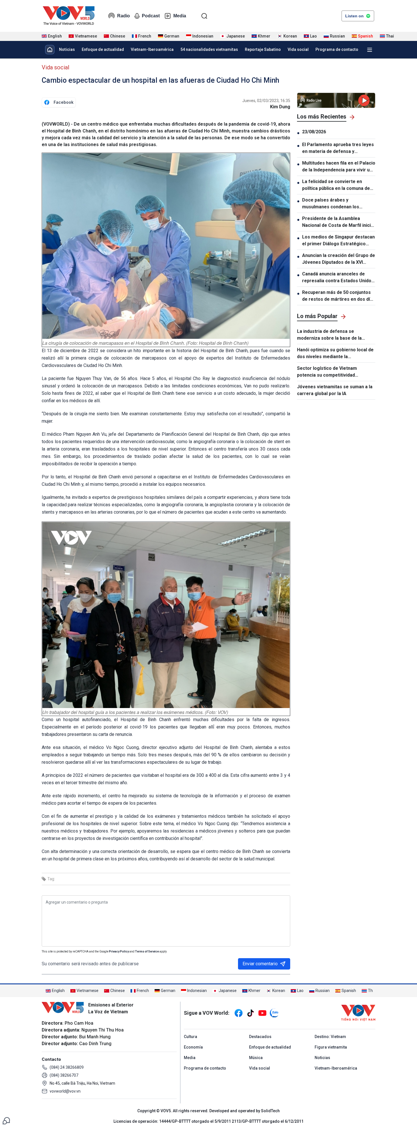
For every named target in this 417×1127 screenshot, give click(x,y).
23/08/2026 (314, 131)
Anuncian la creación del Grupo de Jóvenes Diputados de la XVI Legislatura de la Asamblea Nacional (338, 259)
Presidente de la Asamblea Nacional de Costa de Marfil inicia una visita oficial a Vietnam (337, 222)
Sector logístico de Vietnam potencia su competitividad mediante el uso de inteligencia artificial (330, 372)
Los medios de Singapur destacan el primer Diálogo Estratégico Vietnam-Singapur (338, 240)
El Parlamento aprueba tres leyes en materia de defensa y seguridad (338, 148)
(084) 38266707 (64, 1075)
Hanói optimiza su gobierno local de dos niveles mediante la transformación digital (335, 353)
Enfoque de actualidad (103, 49)
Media (179, 15)
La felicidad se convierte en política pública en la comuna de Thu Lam (336, 185)
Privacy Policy (119, 951)
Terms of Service (147, 951)
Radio (123, 15)
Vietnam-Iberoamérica (152, 49)
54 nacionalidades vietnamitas (209, 49)
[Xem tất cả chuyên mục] (369, 50)
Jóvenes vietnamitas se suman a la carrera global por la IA (334, 390)
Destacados (260, 1036)
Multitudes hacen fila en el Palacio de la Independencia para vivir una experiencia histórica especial (338, 166)
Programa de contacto (336, 49)
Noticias (67, 49)
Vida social (298, 49)
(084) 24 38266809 (67, 1067)
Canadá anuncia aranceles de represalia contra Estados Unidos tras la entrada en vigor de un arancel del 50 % (338, 277)
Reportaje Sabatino (263, 49)
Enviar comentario (260, 963)
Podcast (151, 15)
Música (256, 1057)
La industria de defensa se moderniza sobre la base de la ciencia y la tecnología (329, 335)
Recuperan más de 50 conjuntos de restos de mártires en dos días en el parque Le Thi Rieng (338, 296)
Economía (193, 1047)
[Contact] (6, 1120)
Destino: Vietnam (330, 1036)
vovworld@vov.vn (65, 1091)
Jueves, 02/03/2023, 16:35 (266, 100)
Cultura (190, 1036)
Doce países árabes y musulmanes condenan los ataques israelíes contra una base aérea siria (338, 203)
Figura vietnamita (331, 1047)
